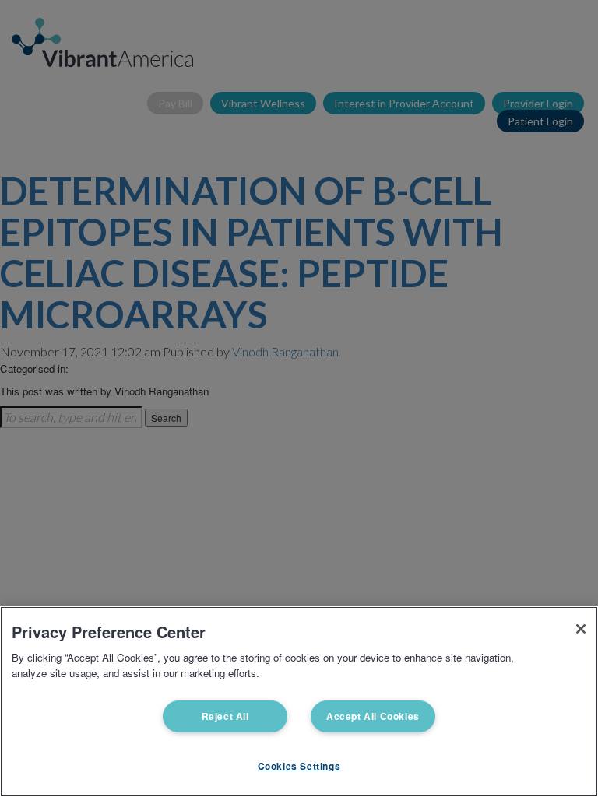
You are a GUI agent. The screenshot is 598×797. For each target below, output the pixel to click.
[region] (299, 701)
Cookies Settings (299, 766)
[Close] (581, 629)
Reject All (225, 716)
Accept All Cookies (373, 716)
